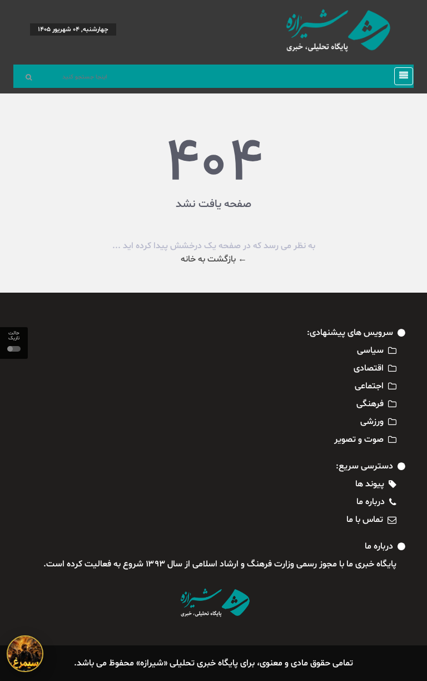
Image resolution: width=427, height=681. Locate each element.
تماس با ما (364, 520)
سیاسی (370, 350)
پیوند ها (369, 484)
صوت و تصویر (359, 439)
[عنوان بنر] (25, 653)
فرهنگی (370, 404)
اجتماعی (369, 386)
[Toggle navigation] (400, 76)
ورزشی (372, 422)
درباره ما (370, 502)
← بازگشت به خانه (214, 259)
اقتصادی (369, 368)
